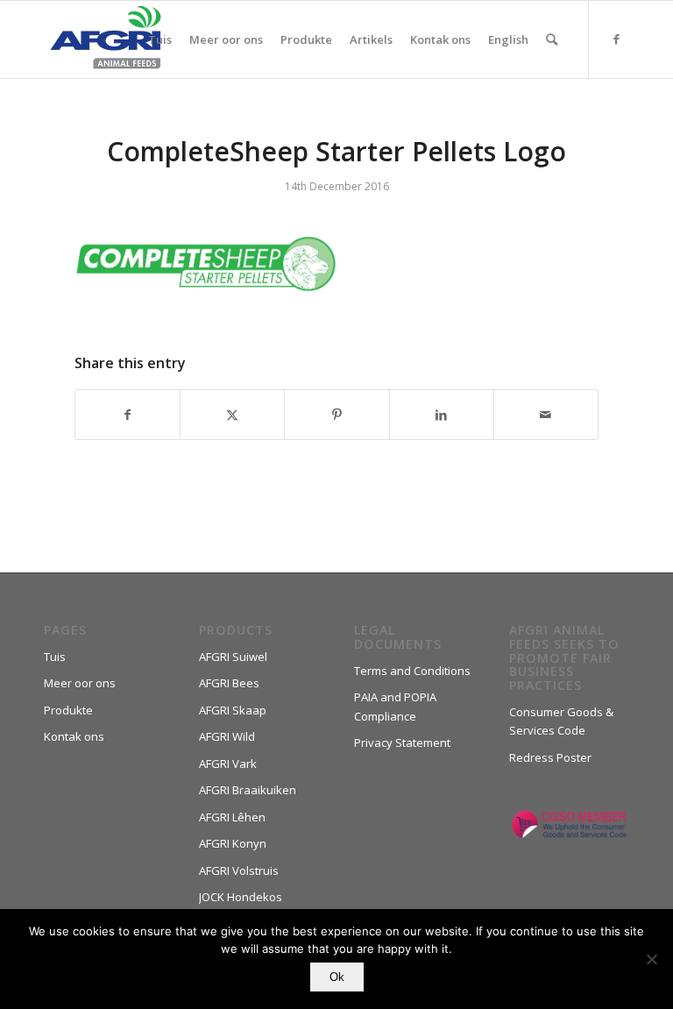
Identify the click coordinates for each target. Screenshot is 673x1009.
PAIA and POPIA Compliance (395, 706)
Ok (336, 977)
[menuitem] (160, 39)
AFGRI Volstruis (239, 870)
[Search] (551, 39)
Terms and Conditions (412, 671)
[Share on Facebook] (127, 414)
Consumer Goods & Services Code (561, 721)
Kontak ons (74, 736)
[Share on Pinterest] (336, 414)
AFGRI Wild (227, 736)
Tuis (55, 656)
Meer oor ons (80, 683)
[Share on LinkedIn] (441, 414)
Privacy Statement (402, 742)
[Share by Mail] (546, 414)
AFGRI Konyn (232, 843)
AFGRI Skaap (232, 710)
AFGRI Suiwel (233, 656)
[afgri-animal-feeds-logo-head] (105, 39)
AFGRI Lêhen (232, 817)
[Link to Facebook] (616, 38)
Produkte (68, 710)
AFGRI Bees (229, 683)
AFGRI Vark (228, 763)
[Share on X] (232, 414)
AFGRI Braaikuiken (247, 790)
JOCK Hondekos (240, 897)
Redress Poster (550, 757)
